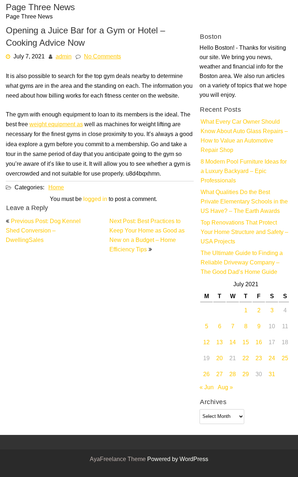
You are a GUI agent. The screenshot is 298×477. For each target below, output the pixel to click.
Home (56, 188)
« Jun (207, 387)
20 (219, 358)
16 (258, 343)
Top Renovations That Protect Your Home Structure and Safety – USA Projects (244, 232)
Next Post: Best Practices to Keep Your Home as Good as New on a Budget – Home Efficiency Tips (147, 236)
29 (245, 374)
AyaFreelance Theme (118, 459)
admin (64, 57)
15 (245, 343)
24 (272, 358)
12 (206, 343)
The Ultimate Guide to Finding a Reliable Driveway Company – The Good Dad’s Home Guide (242, 263)
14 (232, 343)
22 (245, 358)
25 (285, 358)
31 (272, 374)
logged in (95, 199)
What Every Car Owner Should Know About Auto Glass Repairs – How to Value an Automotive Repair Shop (244, 136)
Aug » (225, 387)
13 (219, 343)
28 (232, 374)
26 (206, 374)
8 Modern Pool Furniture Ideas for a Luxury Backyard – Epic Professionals (244, 171)
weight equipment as (56, 124)
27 (219, 374)
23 (258, 358)
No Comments (102, 57)
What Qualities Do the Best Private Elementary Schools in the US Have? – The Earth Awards (244, 202)
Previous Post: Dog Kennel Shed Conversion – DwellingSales (43, 231)
